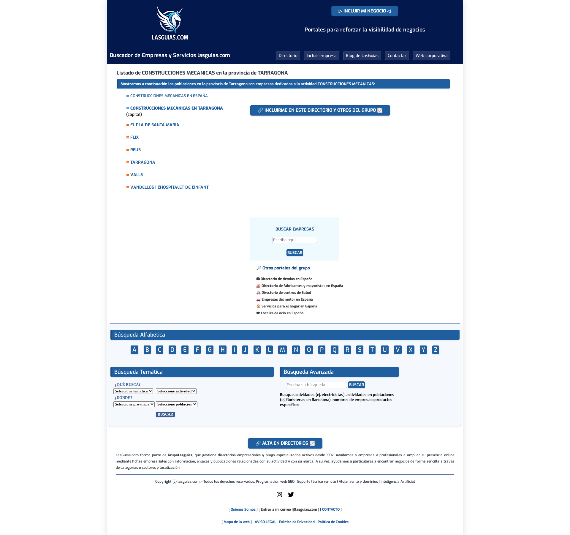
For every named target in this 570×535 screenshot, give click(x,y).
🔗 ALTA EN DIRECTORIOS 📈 (285, 443)
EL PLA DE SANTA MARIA (154, 125)
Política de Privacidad (297, 522)
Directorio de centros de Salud (286, 292)
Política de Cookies (333, 522)
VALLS (136, 175)
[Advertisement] (342, 163)
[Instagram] (279, 497)
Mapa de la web (236, 522)
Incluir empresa (322, 56)
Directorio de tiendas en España (287, 279)
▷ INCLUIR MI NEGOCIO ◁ (365, 11)
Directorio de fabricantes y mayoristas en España (302, 285)
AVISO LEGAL (265, 522)
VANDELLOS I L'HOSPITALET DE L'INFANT (169, 187)
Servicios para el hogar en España (289, 306)
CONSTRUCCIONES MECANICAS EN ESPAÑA (169, 95)
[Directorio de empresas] (170, 44)
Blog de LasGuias (362, 56)
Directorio (288, 56)
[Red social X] (290, 497)
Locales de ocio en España (282, 313)
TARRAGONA (142, 162)
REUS (135, 150)
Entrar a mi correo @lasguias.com (289, 509)
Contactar (397, 56)
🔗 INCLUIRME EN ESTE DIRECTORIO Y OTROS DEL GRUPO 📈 (320, 110)
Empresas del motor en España (287, 299)
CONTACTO (331, 509)
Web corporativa (432, 56)
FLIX (134, 137)
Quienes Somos (243, 509)
